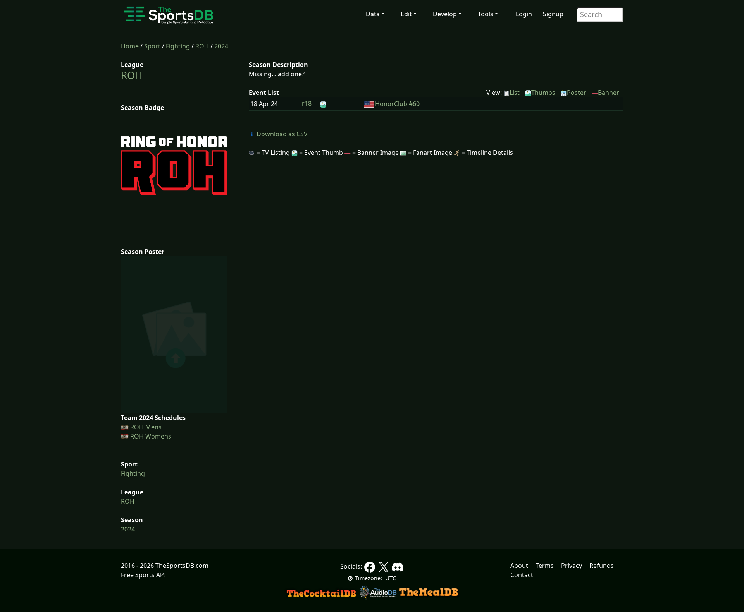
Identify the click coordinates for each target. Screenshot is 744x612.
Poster (576, 92)
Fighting (178, 46)
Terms (545, 565)
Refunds (601, 565)
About (519, 565)
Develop (445, 14)
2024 (221, 46)
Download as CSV (281, 134)
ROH (202, 46)
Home (130, 46)
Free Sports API (143, 575)
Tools (485, 14)
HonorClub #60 (397, 103)
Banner (608, 92)
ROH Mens (146, 427)
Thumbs (543, 92)
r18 (307, 103)
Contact (521, 575)
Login (524, 14)
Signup (553, 14)
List (515, 92)
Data (373, 14)
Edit (406, 14)
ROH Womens (150, 436)
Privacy (571, 565)
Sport (152, 46)
